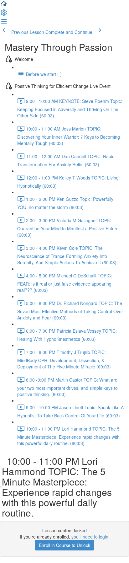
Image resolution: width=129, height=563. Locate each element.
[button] (4, 6)
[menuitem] (4, 14)
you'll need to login (89, 537)
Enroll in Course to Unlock (64, 545)
